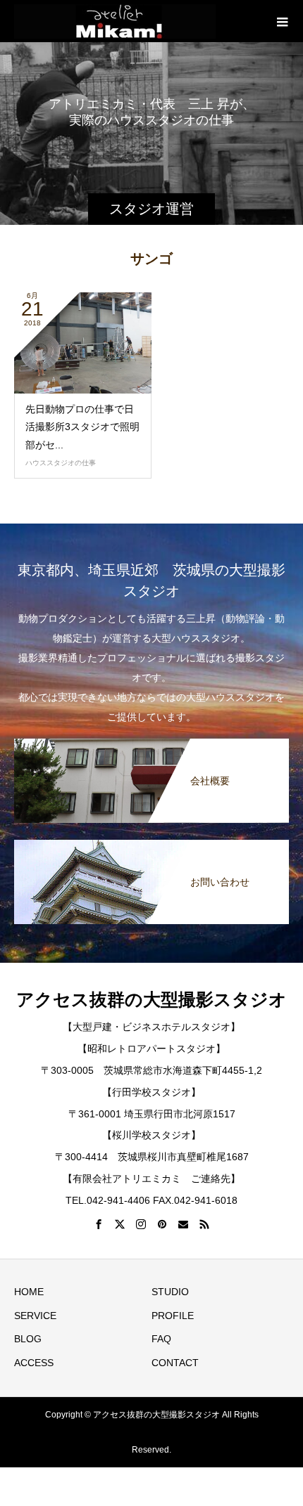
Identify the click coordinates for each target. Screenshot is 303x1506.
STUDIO (170, 1291)
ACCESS (34, 1362)
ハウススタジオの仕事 (60, 463)
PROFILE (173, 1315)
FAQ (161, 1338)
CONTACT (175, 1362)
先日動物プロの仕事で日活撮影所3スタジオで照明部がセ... (82, 426)
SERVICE (35, 1315)
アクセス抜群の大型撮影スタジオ (151, 999)
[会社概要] (151, 740)
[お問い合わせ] (151, 841)
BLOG (28, 1338)
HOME (29, 1291)
